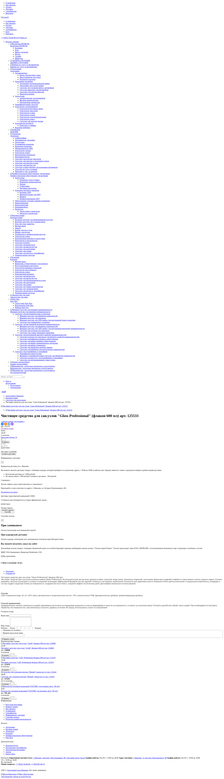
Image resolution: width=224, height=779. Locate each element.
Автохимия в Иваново (15, 396)
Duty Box (9, 738)
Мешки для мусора (22, 232)
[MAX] (12, 424)
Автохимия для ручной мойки (32, 86)
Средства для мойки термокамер (33, 345)
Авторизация (15, 388)
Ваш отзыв (5, 626)
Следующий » (19, 421)
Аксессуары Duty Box (23, 303)
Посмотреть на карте (9, 492)
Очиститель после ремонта (25, 270)
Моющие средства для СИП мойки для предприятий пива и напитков (47, 320)
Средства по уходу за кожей (26, 169)
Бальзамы (19, 48)
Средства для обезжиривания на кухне (30, 280)
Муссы (17, 54)
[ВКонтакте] (2, 424)
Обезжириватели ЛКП (24, 148)
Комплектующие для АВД (30, 195)
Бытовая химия (12, 398)
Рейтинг (4, 628)
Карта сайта (10, 754)
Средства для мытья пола (25, 245)
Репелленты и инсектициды (26, 241)
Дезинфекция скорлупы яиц (31, 354)
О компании (10, 3)
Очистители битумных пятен (31, 109)
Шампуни (19, 58)
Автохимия (10, 727)
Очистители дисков (23, 151)
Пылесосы (19, 209)
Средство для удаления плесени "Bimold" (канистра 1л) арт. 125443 (27, 677)
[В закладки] (3, 445)
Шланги (23, 197)
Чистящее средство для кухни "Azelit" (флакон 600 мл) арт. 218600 (27, 648)
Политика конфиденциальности (18, 719)
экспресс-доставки (8, 454)
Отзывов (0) (10, 573)
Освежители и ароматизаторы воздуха (30, 234)
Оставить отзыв (7, 428)
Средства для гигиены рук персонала (34, 331)
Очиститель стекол (27, 119)
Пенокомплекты (21, 207)
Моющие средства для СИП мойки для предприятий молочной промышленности (52, 329)
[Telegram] (8, 424)
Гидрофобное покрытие (24, 144)
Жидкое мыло (20, 226)
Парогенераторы (21, 203)
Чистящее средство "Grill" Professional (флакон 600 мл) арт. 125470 (27, 662)
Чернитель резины (27, 94)
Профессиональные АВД (30, 199)
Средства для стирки (23, 251)
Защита (18, 228)
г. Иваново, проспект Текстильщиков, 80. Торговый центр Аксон (59, 758)
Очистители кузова (27, 113)
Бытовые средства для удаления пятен (30, 222)
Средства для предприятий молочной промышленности (37, 324)
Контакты (9, 13)
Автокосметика (21, 73)
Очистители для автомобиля (26, 107)
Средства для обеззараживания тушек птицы (37, 360)
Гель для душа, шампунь (24, 224)
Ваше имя (5, 616)
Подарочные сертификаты (16, 748)
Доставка (9, 9)
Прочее (22, 184)
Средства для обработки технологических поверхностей (42, 349)
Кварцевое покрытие (23, 146)
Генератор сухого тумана (29, 180)
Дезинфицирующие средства (26, 105)
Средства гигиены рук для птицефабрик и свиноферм (41, 358)
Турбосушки (25, 186)
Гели (17, 50)
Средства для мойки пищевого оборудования (38, 341)
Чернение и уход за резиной (26, 172)
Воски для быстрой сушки (30, 75)
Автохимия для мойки (24, 81)
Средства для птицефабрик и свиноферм (31, 352)
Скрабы (18, 56)
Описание (10, 571)
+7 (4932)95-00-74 (38, 764)
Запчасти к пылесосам (28, 213)
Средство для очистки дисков (31, 121)
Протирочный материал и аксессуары (30, 239)
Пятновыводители (22, 157)
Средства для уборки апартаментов (29, 287)
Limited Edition (20, 138)
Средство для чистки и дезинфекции (29, 253)
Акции (8, 752)
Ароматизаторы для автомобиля (32, 98)
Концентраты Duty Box (24, 306)
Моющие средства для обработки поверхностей (39, 316)
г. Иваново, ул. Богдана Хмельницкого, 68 (150, 758)
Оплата (8, 7)
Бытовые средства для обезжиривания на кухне (34, 220)
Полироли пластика (27, 79)
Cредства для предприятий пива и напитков (32, 314)
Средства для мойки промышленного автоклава (39, 343)
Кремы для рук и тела (23, 230)
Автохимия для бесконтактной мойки (35, 84)
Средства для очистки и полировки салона (32, 161)
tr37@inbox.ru (21, 38)
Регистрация (15, 385)
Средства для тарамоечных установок (35, 322)
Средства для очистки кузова (26, 163)
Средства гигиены (22, 243)
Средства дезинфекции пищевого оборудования (39, 339)
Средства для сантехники (25, 249)
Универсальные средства (25, 255)
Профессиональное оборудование (19, 736)
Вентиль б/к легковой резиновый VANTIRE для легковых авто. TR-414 (29, 691)
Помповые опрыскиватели (30, 182)
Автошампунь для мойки (25, 140)
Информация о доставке (15, 715)
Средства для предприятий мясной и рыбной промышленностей (40, 335)
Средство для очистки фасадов (32, 92)
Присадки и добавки (28, 125)
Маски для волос (21, 52)
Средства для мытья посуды (26, 247)
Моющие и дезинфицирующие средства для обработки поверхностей (47, 356)
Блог (7, 32)
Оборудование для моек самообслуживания (32, 201)
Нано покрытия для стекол (30, 77)
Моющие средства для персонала (33, 318)
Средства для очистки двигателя (28, 159)
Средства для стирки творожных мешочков (37, 333)
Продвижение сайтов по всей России (16, 777)
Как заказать (11, 5)
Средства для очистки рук (25, 165)
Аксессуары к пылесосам (30, 211)
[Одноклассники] (5, 424)
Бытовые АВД (25, 192)
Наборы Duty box (22, 308)
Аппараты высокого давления (27, 190)
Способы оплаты (12, 717)
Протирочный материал (24, 274)
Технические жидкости (24, 123)
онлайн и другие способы (7, 511)
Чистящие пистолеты (28, 188)
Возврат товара (12, 707)
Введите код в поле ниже (13, 633)
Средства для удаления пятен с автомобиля (37, 88)
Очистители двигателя (29, 111)
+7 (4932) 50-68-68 (8, 38)
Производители (12, 746)
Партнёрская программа (15, 750)
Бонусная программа (14, 705)
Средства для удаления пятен (26, 289)
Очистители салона (27, 115)
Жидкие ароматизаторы (29, 100)
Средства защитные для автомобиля (34, 90)
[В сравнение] (16, 670)
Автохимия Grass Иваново (17, 770)
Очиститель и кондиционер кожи (33, 117)
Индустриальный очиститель (26, 266)
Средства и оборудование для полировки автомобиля (36, 167)
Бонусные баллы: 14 (9, 437)
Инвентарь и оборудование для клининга (31, 264)
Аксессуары (19, 96)
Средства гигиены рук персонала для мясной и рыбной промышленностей (49, 337)
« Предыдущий (7, 421)
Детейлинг (10, 731)
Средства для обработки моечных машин (36, 347)
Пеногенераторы (21, 205)
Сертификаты (11, 11)
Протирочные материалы (30, 102)
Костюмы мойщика (22, 128)
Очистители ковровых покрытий (28, 268)
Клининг (9, 733)
